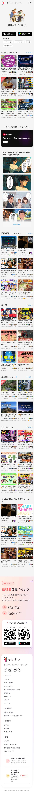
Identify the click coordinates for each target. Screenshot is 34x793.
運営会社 (6, 725)
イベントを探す (8, 683)
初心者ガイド (7, 45)
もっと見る (29, 52)
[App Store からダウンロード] (10, 643)
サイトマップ (7, 696)
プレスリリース (8, 732)
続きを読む (17, 224)
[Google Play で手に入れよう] (24, 643)
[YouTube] (15, 670)
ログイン (6, 679)
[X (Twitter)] (5, 670)
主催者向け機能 (8, 712)
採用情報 (6, 728)
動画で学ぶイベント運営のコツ (13, 716)
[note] (19, 670)
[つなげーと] (12, 659)
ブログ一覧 (7, 703)
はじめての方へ (8, 686)
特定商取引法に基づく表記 (12, 748)
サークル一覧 (18, 42)
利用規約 (6, 741)
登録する (24, 775)
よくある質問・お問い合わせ (12, 690)
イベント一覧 (7, 42)
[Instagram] (10, 670)
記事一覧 (6, 700)
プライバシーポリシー (10, 744)
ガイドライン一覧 (9, 751)
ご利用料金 (7, 693)
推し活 (28, 42)
